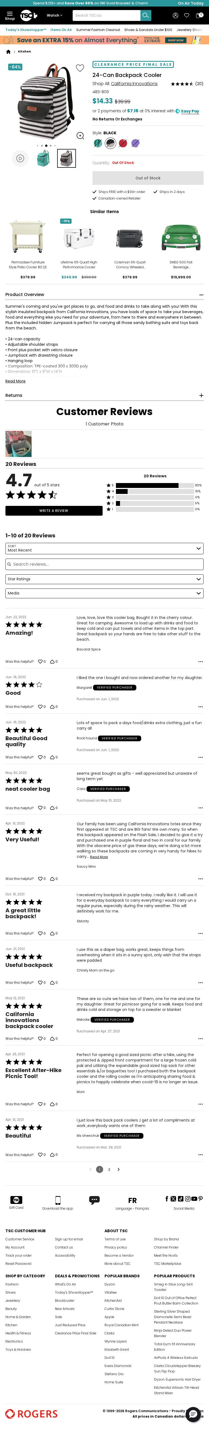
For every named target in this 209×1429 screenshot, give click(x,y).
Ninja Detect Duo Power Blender (173, 1333)
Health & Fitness (18, 1333)
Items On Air (61, 29)
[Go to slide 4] (50, 146)
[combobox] (112, 15)
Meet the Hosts (166, 1255)
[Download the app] (57, 1200)
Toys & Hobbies (18, 1349)
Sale (58, 1317)
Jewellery (12, 1300)
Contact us (64, 1247)
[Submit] (145, 15)
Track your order (18, 1255)
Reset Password (18, 1263)
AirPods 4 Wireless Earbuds (176, 1357)
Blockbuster (64, 1300)
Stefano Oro (114, 1374)
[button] (56, 15)
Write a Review (53, 510)
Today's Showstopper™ (25, 29)
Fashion (12, 1284)
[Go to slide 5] (55, 146)
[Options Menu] (201, 662)
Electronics (14, 1341)
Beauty (11, 1308)
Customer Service (19, 1239)
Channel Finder (166, 1247)
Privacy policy (115, 1247)
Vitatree (110, 1292)
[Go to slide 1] (37, 146)
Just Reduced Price (70, 1325)
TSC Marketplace (167, 1263)
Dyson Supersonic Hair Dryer (177, 1379)
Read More (15, 381)
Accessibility (65, 1255)
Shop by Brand (166, 1239)
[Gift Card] (16, 1200)
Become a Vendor (119, 1255)
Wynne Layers (115, 1341)
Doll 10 (109, 1357)
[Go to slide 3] (46, 146)
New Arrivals (65, 1308)
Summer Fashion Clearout (98, 29)
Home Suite (113, 1382)
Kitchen (11, 1325)
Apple (109, 1317)
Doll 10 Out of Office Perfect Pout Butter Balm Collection (176, 1301)
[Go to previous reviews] (90, 1169)
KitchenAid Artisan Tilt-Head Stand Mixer (176, 1390)
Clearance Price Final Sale (75, 1333)
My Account (14, 1247)
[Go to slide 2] (42, 146)
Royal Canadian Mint (121, 1325)
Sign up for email (69, 1239)
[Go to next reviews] (118, 1169)
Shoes (10, 1292)
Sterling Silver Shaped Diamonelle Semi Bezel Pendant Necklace (172, 1317)
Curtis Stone (114, 1308)
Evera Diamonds (117, 1365)
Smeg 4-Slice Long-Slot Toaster (173, 1287)
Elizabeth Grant (116, 1349)
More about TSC (117, 1263)
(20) (199, 83)
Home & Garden (18, 1317)
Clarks (109, 1333)
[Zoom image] (80, 136)
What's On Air (65, 1284)
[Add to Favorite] (80, 68)
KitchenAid (113, 1300)
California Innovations (134, 83)
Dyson (109, 1284)
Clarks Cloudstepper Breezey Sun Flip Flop (177, 1368)
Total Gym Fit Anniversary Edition (174, 1347)
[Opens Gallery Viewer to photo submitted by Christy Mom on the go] (18, 444)
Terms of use (115, 1239)
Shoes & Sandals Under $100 (148, 29)
